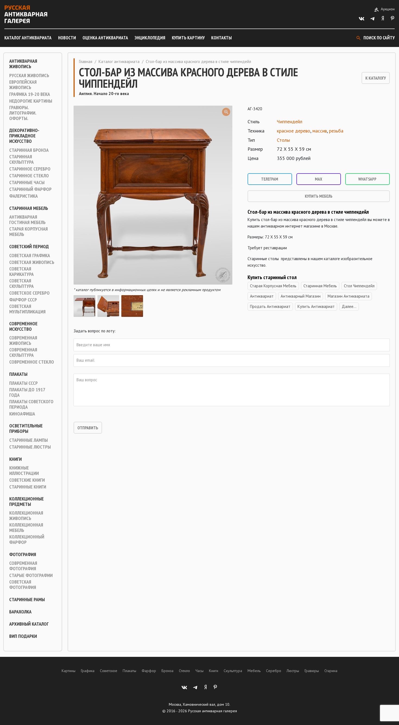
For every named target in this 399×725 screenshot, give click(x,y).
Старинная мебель (28, 208)
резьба (336, 131)
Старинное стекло (29, 175)
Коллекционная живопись (26, 515)
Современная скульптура (23, 352)
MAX (318, 179)
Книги (15, 459)
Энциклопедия (150, 38)
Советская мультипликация (27, 309)
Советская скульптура (21, 283)
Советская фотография (22, 584)
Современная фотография (23, 565)
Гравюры (312, 670)
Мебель (254, 670)
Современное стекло (31, 362)
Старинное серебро (29, 169)
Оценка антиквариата (105, 38)
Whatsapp (367, 179)
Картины (68, 670)
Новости (67, 38)
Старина (330, 670)
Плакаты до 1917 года (27, 392)
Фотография (22, 554)
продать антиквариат (270, 306)
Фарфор (149, 670)
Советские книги (27, 480)
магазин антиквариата (348, 296)
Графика (87, 670)
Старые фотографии (31, 575)
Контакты (221, 38)
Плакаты (18, 374)
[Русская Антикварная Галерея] (25, 14)
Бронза (167, 670)
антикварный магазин (301, 296)
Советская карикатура (21, 271)
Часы (199, 670)
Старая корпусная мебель (28, 231)
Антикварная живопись (23, 63)
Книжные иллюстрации (24, 470)
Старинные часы (27, 182)
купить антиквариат (316, 306)
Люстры (293, 670)
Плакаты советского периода (31, 404)
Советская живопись (31, 262)
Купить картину (188, 38)
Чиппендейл (289, 121)
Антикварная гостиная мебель (27, 219)
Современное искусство (23, 326)
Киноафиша (22, 414)
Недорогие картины (30, 101)
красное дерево (293, 131)
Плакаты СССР (23, 383)
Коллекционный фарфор (26, 539)
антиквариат (262, 296)
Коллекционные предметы (26, 501)
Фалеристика (23, 196)
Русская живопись (29, 75)
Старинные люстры (30, 447)
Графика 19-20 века (29, 94)
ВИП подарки (23, 636)
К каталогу (375, 78)
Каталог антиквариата (28, 38)
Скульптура (233, 670)
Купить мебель (318, 196)
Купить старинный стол (272, 277)
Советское (108, 670)
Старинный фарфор (30, 189)
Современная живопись (23, 340)
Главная (85, 61)
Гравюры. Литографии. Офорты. (22, 113)
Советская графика (29, 255)
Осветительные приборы (26, 428)
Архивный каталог (29, 624)
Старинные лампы (28, 440)
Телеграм (269, 179)
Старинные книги (27, 487)
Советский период (29, 246)
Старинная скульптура (21, 159)
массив (319, 131)
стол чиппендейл (359, 285)
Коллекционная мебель (26, 527)
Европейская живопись (23, 84)
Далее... (349, 306)
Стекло (184, 670)
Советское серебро (29, 293)
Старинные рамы (27, 599)
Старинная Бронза (29, 150)
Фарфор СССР (23, 299)
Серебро (273, 670)
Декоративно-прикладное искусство (24, 136)
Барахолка (20, 611)
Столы (283, 140)
